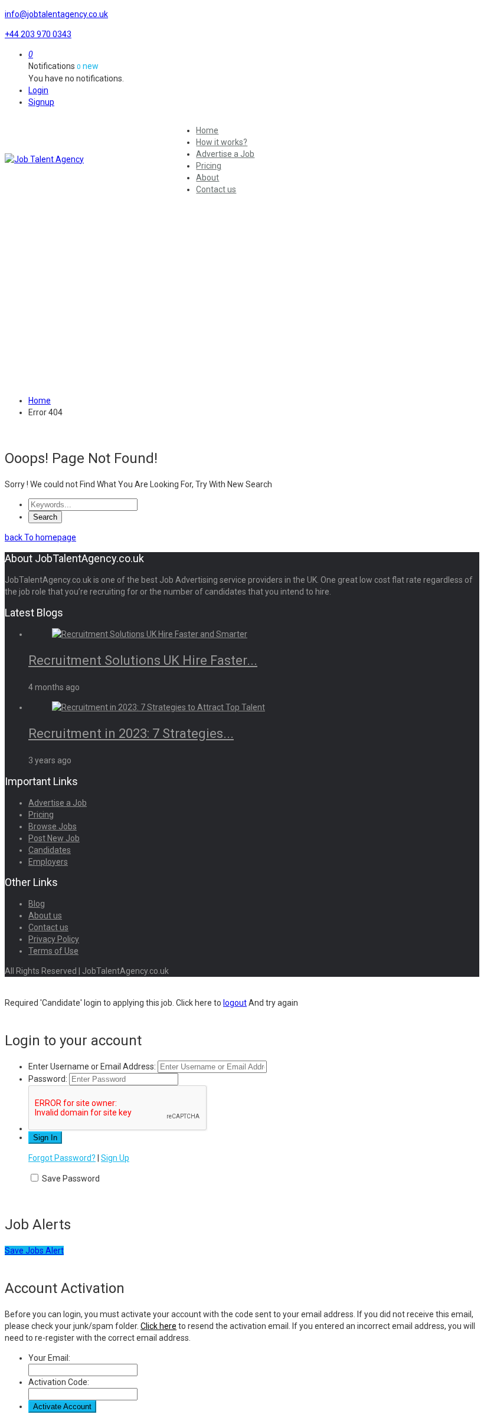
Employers (48, 862)
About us (45, 915)
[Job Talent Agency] (88, 159)
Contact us (216, 189)
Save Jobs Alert (34, 1250)
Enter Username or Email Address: (92, 1066)
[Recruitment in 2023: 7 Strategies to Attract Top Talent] (158, 707)
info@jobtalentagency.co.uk (56, 14)
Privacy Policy (53, 939)
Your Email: (49, 1358)
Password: (47, 1079)
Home (207, 130)
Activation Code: (58, 1382)
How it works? (221, 142)
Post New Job (54, 838)
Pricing (208, 165)
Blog (36, 903)
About (207, 177)
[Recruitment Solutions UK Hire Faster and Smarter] (149, 634)
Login (38, 90)
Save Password (71, 1178)
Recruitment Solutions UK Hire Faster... (142, 660)
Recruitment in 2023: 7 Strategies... (131, 733)
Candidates (49, 850)
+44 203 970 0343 (38, 34)
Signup (41, 102)
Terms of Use (53, 951)
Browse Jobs (52, 826)
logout (235, 1003)
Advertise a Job (225, 154)
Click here (158, 1326)
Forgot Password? (62, 1158)
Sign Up (115, 1158)
